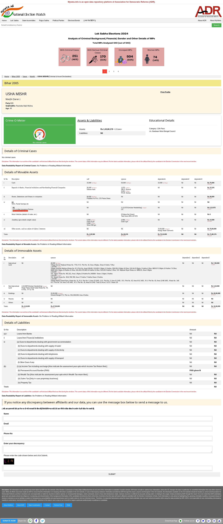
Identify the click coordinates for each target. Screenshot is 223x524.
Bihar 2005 (16, 76)
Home (4, 20)
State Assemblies (28, 20)
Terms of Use (58, 505)
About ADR (202, 20)
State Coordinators (34, 505)
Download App (171, 521)
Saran (25, 76)
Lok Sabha (14, 20)
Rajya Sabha (44, 20)
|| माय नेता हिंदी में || (90, 20)
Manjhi (32, 76)
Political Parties (58, 20)
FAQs (68, 505)
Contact (47, 505)
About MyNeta (215, 20)
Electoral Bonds (74, 20)
